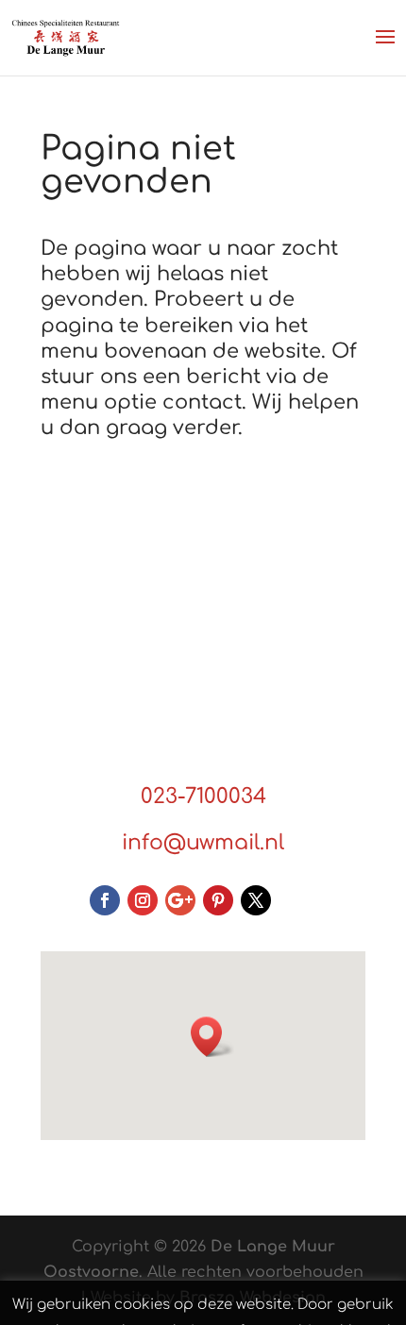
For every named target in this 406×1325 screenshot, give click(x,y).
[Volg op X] (256, 900)
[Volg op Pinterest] (218, 900)
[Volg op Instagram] (142, 900)
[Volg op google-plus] (180, 900)
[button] (212, 1037)
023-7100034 (203, 796)
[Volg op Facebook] (105, 900)
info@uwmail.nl (203, 842)
